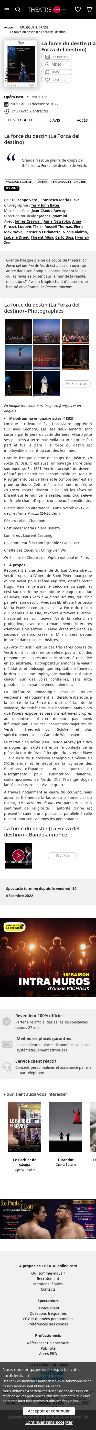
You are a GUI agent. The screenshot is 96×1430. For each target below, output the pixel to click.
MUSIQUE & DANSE (18, 181)
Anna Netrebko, (57, 221)
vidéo (56, 64)
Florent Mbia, (42, 237)
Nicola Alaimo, (75, 231)
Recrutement (48, 1278)
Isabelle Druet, (17, 237)
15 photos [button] (78, 384)
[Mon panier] (89, 9)
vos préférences (33, 1396)
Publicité (48, 1348)
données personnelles (54, 1318)
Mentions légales (48, 1283)
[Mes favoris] (78, 9)
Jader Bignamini (53, 215)
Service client (48, 1308)
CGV (26, 1318)
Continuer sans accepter (49, 1422)
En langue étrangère (69, 181)
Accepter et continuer (49, 1411)
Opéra (42, 181)
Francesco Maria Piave (60, 199)
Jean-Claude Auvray (49, 210)
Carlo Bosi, (64, 237)
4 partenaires (37, 1391)
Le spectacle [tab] (20, 120)
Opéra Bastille (16, 96)
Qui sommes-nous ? (48, 1273)
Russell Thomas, (59, 226)
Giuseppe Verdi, (25, 199)
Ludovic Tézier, (31, 226)
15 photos (61, 57)
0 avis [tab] (54, 120)
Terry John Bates (45, 205)
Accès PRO (48, 1353)
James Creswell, (28, 221)
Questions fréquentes (48, 1313)
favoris (59, 80)
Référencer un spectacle (48, 1342)
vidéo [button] (64, 856)
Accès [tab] (82, 120)
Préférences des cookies (48, 1324)
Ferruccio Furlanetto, (43, 231)
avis (55, 72)
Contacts (48, 1289)
